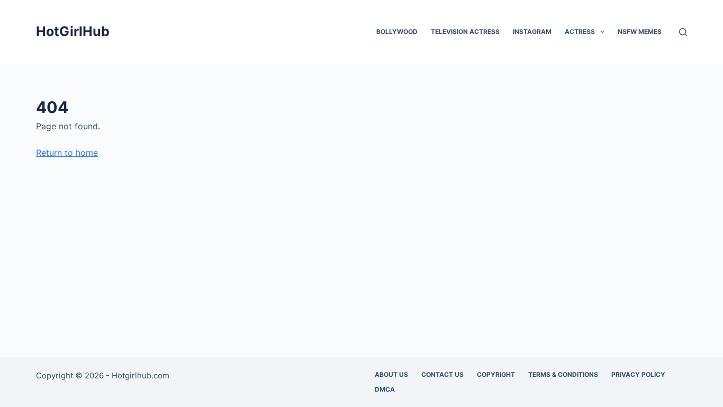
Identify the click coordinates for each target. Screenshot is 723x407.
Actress (580, 32)
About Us (391, 374)
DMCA (385, 389)
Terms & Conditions (563, 374)
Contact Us (442, 374)
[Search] (683, 32)
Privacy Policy (638, 374)
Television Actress (465, 32)
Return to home (67, 152)
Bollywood (397, 32)
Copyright (496, 374)
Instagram (532, 32)
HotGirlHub (73, 31)
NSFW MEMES (640, 32)
